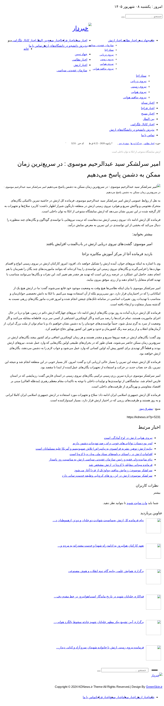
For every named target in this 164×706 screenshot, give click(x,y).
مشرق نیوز (124, 143)
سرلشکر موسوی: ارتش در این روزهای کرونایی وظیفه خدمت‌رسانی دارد (107, 475)
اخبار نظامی (129, 40)
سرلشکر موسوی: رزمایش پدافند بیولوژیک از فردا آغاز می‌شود (113, 470)
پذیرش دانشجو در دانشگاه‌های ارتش (64, 45)
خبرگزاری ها (136, 143)
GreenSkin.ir (154, 686)
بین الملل (42, 40)
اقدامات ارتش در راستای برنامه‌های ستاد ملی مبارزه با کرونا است (111, 454)
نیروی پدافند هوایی (103, 68)
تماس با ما (35, 45)
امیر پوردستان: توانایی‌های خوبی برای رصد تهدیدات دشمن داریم (112, 443)
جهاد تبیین (143, 40)
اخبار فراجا (67, 40)
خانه (26, 48)
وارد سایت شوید (137, 503)
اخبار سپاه (80, 40)
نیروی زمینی (107, 59)
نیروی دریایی (107, 54)
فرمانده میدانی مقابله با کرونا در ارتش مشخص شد (120, 464)
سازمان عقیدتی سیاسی (100, 45)
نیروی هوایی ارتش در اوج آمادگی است (128, 437)
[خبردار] (82, 28)
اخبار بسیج (54, 40)
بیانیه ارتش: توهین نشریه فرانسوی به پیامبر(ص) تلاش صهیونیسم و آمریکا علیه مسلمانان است (94, 448)
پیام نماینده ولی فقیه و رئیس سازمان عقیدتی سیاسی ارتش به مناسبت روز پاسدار (100, 459)
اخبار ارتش (115, 40)
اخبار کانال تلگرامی (24, 40)
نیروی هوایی (107, 63)
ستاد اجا (109, 49)
